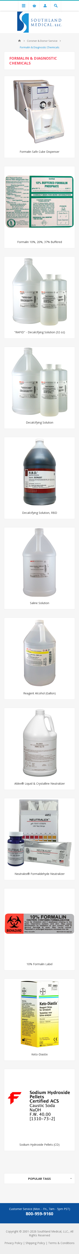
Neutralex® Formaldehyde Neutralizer (40, 874)
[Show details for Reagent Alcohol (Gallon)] (39, 653)
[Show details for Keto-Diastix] (39, 1014)
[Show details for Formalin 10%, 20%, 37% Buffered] (39, 201)
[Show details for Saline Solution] (39, 562)
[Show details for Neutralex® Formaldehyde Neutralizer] (39, 833)
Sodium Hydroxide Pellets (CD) (39, 1144)
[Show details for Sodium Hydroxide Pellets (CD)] (39, 1104)
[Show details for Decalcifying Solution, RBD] (39, 472)
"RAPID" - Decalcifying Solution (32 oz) (39, 332)
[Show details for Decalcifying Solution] (39, 382)
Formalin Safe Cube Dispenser (39, 152)
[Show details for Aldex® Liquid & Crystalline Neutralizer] (39, 743)
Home (19, 41)
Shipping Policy (35, 1243)
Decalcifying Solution (39, 422)
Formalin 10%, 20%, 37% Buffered (39, 242)
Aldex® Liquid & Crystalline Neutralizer (39, 783)
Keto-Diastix (39, 1054)
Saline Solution (39, 603)
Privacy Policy (13, 1243)
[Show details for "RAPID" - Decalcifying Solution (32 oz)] (39, 292)
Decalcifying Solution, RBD (39, 513)
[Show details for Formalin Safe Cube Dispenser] (39, 111)
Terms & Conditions (61, 1243)
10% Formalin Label (39, 964)
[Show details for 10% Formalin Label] (39, 923)
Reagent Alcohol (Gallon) (39, 693)
